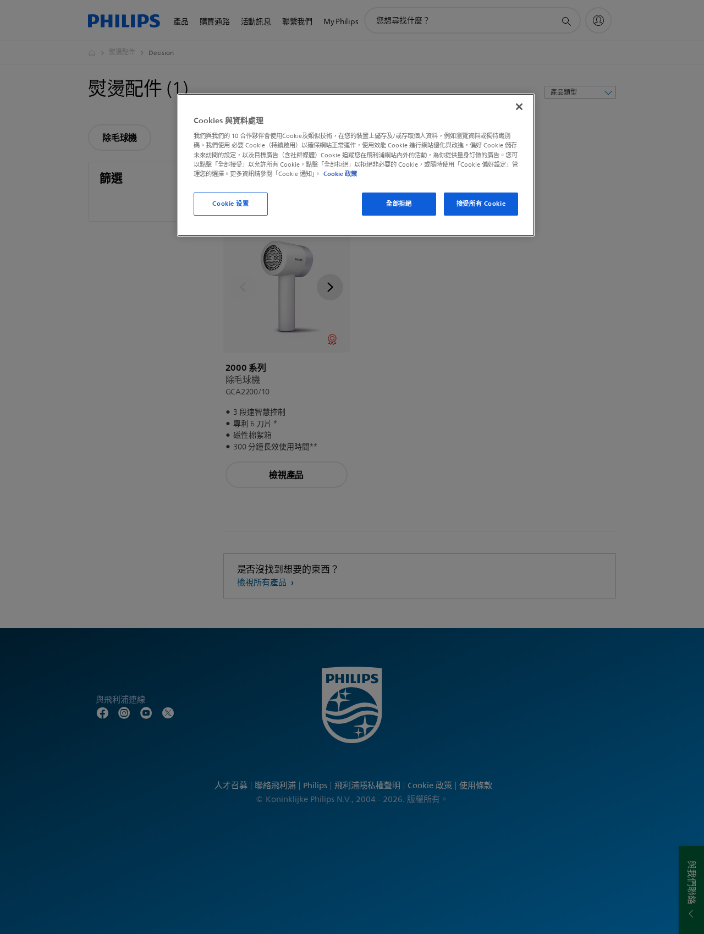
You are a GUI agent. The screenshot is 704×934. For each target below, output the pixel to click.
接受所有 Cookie (481, 203)
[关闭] (519, 107)
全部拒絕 (398, 203)
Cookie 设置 (230, 203)
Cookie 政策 (340, 173)
